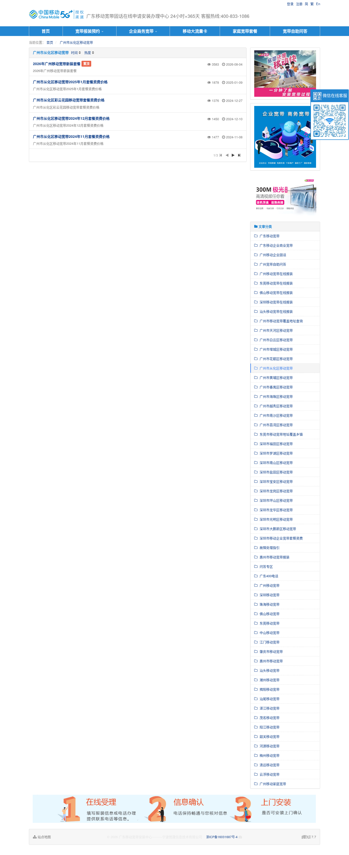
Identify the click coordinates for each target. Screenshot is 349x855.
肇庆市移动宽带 (270, 651)
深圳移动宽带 (269, 594)
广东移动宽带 (269, 235)
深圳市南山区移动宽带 (275, 462)
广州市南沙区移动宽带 (275, 415)
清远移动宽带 (269, 764)
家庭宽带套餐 (245, 31)
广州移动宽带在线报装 (275, 273)
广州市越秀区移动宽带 (275, 405)
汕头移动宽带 (269, 670)
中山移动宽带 (269, 632)
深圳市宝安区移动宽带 (275, 481)
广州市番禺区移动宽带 (275, 386)
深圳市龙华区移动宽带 (275, 509)
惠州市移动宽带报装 (273, 557)
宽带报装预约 (88, 31)
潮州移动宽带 (269, 679)
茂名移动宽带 (269, 717)
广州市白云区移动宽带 (275, 339)
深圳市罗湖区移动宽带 (275, 453)
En (318, 3)
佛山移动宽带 (269, 613)
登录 (290, 3)
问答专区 (265, 566)
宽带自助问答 (295, 31)
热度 (87, 52)
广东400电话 (268, 575)
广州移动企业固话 (272, 254)
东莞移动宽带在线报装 (275, 283)
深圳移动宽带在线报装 (275, 301)
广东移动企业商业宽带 (275, 245)
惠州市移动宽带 (270, 660)
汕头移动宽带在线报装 (275, 311)
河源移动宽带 (269, 745)
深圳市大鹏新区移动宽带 (277, 528)
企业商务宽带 (142, 31)
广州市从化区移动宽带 (76, 42)
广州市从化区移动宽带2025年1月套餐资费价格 (70, 81)
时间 (74, 52)
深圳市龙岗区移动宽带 (275, 490)
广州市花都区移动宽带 (275, 358)
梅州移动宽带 (269, 755)
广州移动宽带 (269, 585)
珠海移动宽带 (269, 604)
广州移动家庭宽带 (272, 783)
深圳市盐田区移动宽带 (275, 471)
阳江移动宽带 (269, 727)
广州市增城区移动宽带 (275, 349)
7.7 (309, 836)
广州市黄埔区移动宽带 (275, 377)
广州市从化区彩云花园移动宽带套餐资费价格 (68, 99)
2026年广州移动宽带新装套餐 (56, 63)
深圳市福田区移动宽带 (275, 443)
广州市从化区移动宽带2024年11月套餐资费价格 (71, 136)
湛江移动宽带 (269, 708)
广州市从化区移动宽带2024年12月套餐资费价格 (71, 118)
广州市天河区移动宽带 (275, 330)
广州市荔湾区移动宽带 (275, 424)
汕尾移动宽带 (269, 698)
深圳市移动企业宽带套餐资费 (280, 538)
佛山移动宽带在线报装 (275, 292)
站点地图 (44, 836)
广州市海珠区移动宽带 (275, 396)
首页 (46, 31)
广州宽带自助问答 (272, 264)
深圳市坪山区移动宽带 (275, 500)
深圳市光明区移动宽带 (275, 519)
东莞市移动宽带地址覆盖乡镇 (280, 434)
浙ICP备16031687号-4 (222, 837)
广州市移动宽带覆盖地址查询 (280, 320)
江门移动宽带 (269, 642)
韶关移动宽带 (269, 736)
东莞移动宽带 (269, 623)
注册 (299, 3)
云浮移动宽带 (269, 774)
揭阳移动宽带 (269, 689)
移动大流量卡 (195, 31)
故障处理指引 (269, 547)
